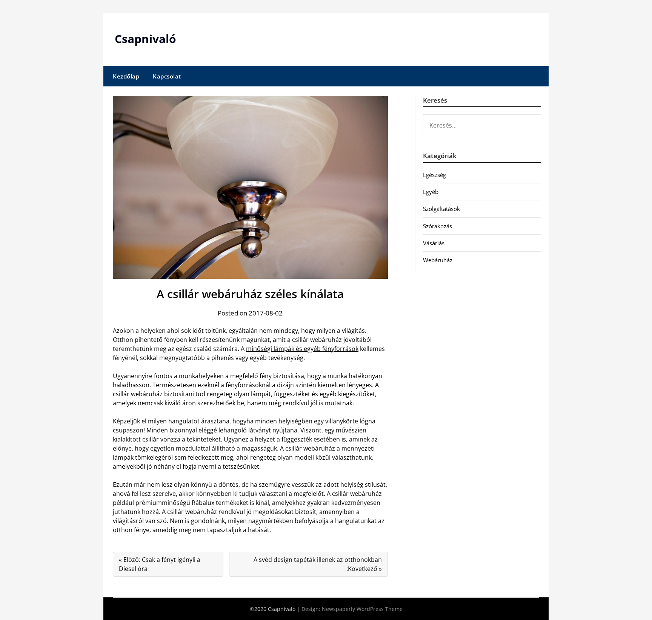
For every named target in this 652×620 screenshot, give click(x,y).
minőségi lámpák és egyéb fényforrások (302, 349)
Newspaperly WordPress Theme (362, 608)
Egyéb (430, 191)
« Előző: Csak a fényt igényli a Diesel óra (159, 564)
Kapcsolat (167, 76)
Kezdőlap (126, 76)
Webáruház (437, 260)
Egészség (434, 174)
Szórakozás (437, 226)
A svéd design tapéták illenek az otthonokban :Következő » (318, 564)
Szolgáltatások (441, 208)
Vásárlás (433, 243)
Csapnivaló (145, 38)
